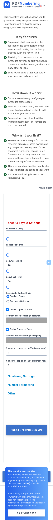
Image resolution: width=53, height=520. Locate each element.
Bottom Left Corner (19, 301)
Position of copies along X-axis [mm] (23, 316)
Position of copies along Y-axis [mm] (23, 335)
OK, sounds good (26, 513)
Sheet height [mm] (14, 245)
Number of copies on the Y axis (26, 361)
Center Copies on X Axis (21, 309)
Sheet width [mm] (14, 229)
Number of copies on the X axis (26, 348)
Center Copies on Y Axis (21, 329)
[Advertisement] (26, 207)
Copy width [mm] (14, 261)
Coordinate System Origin (18, 293)
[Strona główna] (21, 4)
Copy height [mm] (14, 277)
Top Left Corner (17, 296)
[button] (41, 5)
